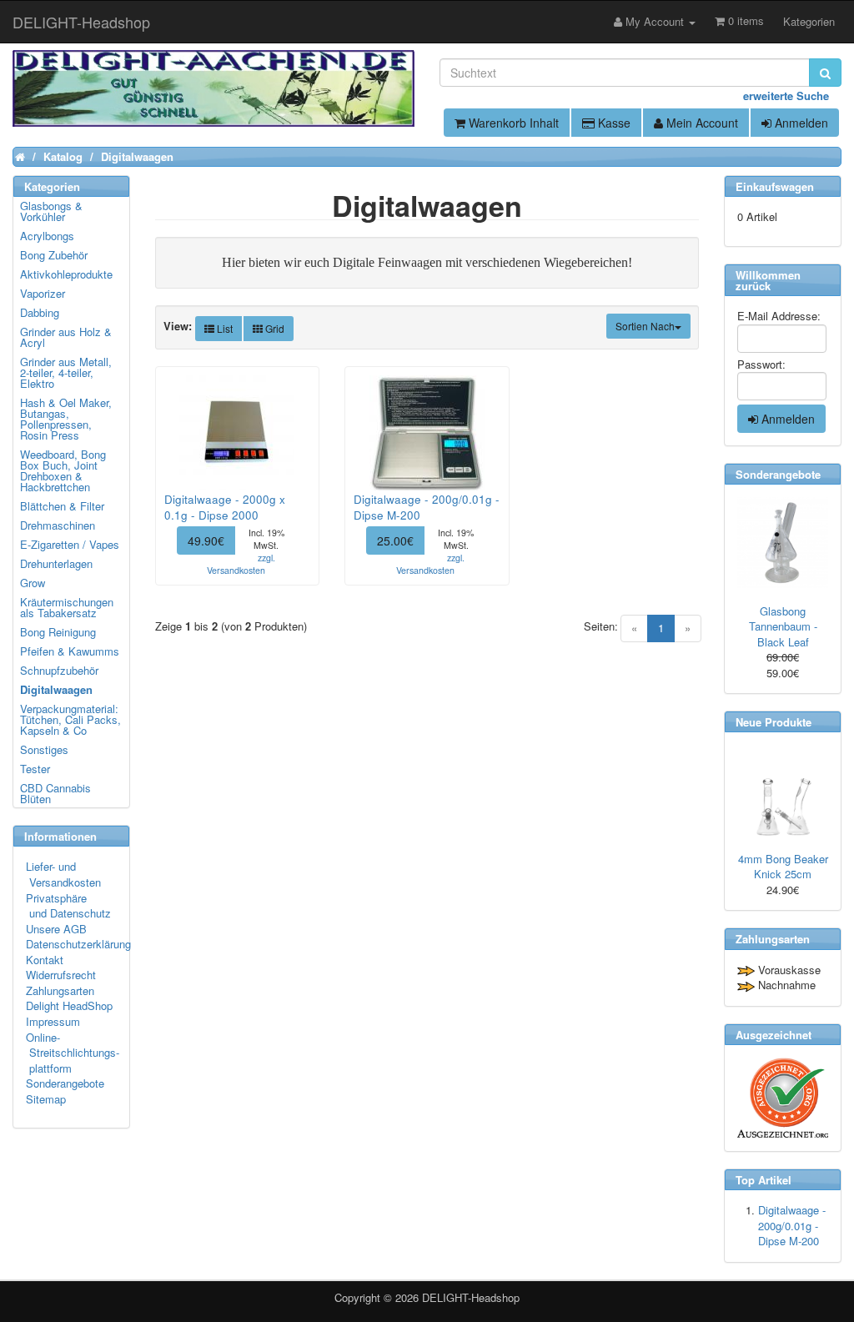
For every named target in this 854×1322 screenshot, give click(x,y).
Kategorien (809, 21)
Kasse (612, 122)
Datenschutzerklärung (78, 944)
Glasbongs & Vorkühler (51, 211)
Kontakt (44, 960)
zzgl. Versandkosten (241, 563)
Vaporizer (42, 293)
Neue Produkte (773, 722)
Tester (35, 769)
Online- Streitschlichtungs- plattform (72, 1052)
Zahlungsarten (60, 990)
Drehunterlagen (56, 563)
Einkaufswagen (775, 186)
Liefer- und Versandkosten (63, 874)
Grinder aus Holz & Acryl (66, 337)
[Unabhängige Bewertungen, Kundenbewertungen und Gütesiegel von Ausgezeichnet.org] (782, 1098)
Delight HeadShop (69, 1005)
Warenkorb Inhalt (512, 122)
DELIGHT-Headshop (471, 1297)
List (223, 328)
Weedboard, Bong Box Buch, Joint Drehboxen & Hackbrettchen (63, 470)
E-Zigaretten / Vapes (69, 544)
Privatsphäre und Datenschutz (68, 906)
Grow (32, 583)
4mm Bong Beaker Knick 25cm (783, 866)
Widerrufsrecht (61, 975)
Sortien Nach (645, 326)
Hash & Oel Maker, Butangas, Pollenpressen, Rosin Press (66, 419)
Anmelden (799, 122)
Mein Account (700, 122)
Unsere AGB (56, 929)
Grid (273, 328)
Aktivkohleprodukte (66, 274)
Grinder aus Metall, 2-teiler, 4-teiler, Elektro (66, 372)
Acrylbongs (47, 236)
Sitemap (46, 1099)
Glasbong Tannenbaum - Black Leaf (783, 626)
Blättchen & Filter (62, 506)
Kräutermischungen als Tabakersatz (66, 607)
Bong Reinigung (58, 632)
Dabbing (39, 312)
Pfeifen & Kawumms (69, 651)
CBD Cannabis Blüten (55, 793)
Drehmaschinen (57, 525)
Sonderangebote (65, 1083)
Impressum (53, 1021)
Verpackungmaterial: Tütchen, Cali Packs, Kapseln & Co (70, 719)
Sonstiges (44, 749)
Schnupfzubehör (59, 670)
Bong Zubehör (54, 255)
